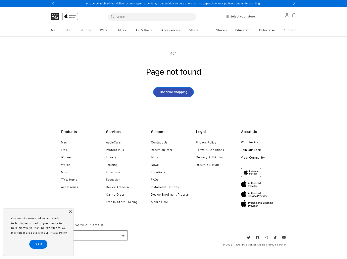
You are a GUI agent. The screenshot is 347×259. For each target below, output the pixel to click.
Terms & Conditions (210, 150)
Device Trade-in (117, 187)
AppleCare (113, 142)
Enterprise (113, 172)
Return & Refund (208, 164)
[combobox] (152, 16)
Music (65, 172)
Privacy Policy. (58, 232)
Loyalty (111, 157)
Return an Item (161, 150)
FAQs (154, 179)
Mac (64, 142)
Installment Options (165, 187)
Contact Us (159, 142)
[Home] (55, 16)
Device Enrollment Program (170, 194)
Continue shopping (173, 92)
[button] (54, 30)
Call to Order (115, 194)
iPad (64, 150)
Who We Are (250, 142)
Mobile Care (159, 202)
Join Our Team (251, 150)
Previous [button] (53, 4)
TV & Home (69, 179)
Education (113, 179)
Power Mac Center (245, 245)
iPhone (66, 157)
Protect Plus (115, 150)
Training (111, 164)
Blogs (155, 157)
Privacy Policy (206, 142)
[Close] (70, 212)
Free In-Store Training (122, 202)
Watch (65, 164)
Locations (158, 172)
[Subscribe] (122, 235)
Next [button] (294, 4)
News (155, 164)
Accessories (69, 187)
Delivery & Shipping (210, 157)
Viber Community (253, 157)
